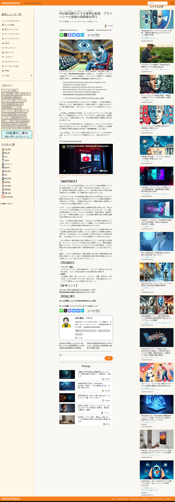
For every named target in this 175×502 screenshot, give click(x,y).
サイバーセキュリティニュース (149, 38)
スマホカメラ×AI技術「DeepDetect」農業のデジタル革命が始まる (156, 66)
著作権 (12, 114)
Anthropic (17, 124)
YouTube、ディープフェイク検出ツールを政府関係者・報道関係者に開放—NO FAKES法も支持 (156, 189)
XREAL (4, 104)
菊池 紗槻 (7, 178)
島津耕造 (7, 189)
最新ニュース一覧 (11, 14)
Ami (5, 175)
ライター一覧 (8, 144)
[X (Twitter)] (79, 338)
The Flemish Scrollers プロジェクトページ (74, 292)
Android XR (15, 128)
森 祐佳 (6, 167)
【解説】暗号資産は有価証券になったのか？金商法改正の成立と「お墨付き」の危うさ (94, 374)
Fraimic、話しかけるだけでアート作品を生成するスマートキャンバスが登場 (156, 451)
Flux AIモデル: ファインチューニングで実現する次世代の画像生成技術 (156, 284)
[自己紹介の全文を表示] (101, 327)
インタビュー (6, 117)
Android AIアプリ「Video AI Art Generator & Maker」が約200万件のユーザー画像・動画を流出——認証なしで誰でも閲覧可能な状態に (156, 352)
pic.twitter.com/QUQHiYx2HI (86, 94)
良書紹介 (10, 97)
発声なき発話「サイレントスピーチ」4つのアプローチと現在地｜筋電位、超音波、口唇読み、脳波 (94, 407)
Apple (27, 121)
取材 (14, 117)
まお (5, 156)
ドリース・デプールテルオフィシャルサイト (74, 290)
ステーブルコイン (8, 111)
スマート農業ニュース (161, 69)
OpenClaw (144, 492)
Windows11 (22, 117)
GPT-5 (14, 121)
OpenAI (9, 124)
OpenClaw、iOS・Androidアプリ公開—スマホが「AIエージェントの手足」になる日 (156, 483)
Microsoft (5, 128)
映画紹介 (18, 97)
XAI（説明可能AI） (8, 94)
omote (6, 160)
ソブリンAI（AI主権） (9, 90)
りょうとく (8, 164)
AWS (3, 124)
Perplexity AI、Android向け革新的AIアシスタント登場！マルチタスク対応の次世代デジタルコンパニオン (156, 418)
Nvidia (22, 128)
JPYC (18, 111)
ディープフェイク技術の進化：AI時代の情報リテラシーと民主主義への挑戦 (156, 96)
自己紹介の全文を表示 (92, 327)
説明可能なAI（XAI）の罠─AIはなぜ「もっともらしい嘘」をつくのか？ (94, 397)
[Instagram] (81, 338)
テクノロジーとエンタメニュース (150, 389)
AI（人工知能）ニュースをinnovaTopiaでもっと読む (77, 301)
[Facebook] (76, 338)
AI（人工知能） (68, 10)
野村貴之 (7, 182)
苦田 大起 (7, 193)
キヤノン (25, 111)
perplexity (144, 424)
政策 (10, 104)
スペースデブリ (7, 101)
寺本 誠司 (7, 186)
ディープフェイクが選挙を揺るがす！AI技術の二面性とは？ (156, 127)
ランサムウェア (20, 101)
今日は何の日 (21, 114)
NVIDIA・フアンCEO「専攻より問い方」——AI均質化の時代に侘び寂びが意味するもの (94, 419)
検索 (60, 355)
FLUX (142, 290)
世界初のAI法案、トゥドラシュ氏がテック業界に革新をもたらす (156, 158)
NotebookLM (18, 104)
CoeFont (5, 114)
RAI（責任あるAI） (23, 94)
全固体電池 (6, 107)
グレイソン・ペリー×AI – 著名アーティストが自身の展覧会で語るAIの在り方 (156, 385)
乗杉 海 (6, 153)
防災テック (6, 121)
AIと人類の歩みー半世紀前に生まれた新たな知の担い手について (156, 254)
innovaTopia (8, 197)
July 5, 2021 (99, 98)
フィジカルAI (16, 107)
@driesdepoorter (69, 94)
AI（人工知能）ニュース (80, 10)
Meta (25, 124)
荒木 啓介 (7, 171)
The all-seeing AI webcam (72, 141)
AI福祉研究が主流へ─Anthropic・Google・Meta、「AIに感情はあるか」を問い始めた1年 (94, 385)
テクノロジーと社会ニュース (88, 21)
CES (3, 97)
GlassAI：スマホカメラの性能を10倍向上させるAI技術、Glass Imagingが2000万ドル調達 (156, 222)
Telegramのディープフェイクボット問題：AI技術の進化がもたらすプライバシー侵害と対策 (156, 33)
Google (20, 121)
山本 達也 (7, 149)
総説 (28, 128)
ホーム (61, 10)
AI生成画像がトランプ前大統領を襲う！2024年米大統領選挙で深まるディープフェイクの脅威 (156, 318)
